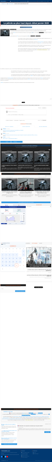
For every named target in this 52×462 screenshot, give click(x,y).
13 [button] (13, 258)
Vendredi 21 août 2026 (8, 411)
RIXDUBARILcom (5, 450)
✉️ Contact (34, 452)
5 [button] (9, 254)
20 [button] (13, 261)
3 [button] (2, 254)
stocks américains (41, 41)
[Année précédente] (2, 246)
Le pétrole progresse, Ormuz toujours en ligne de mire (9, 192)
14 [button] (16, 258)
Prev (48, 175)
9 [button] (23, 254)
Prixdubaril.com (4, 3)
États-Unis (36, 39)
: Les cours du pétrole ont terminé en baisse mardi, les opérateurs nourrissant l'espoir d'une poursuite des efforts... (42, 169)
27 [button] (13, 265)
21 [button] (16, 261)
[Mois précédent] (4, 246)
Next (49, 175)
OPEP (32, 75)
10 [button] (2, 258)
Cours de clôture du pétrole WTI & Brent (26, 27)
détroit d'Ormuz (16, 416)
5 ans (22, 223)
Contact (48, 1)
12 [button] (9, 258)
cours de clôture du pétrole (29, 145)
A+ (47, 3)
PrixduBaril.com (4, 460)
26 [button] (9, 265)
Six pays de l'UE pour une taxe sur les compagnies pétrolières (39, 265)
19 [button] (9, 261)
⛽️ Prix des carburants (40, 1)
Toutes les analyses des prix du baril (10, 444)
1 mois (4, 223)
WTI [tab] (19, 205)
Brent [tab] (6, 205)
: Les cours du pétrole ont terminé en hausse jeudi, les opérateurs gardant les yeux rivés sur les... (9, 169)
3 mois (10, 223)
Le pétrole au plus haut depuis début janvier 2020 (26, 23)
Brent (14, 32)
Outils (45, 1)
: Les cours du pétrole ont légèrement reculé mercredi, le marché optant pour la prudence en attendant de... (26, 168)
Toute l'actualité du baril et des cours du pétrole (26, 202)
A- (49, 3)
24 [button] (2, 265)
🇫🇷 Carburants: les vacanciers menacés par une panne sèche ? (30, 425)
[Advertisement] (26, 13)
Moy (21, 221)
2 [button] (23, 251)
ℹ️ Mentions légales (35, 453)
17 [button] (2, 261)
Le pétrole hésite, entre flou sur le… (25, 165)
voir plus (4, 131)
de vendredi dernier (36, 414)
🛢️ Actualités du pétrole (23, 1)
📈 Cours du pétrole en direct (14, 1)
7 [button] (16, 254)
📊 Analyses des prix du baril (32, 1)
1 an (16, 223)
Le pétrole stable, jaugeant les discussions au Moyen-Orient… (26, 192)
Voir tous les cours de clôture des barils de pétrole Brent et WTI (26, 147)
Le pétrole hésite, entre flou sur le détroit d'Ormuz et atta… (42, 192)
